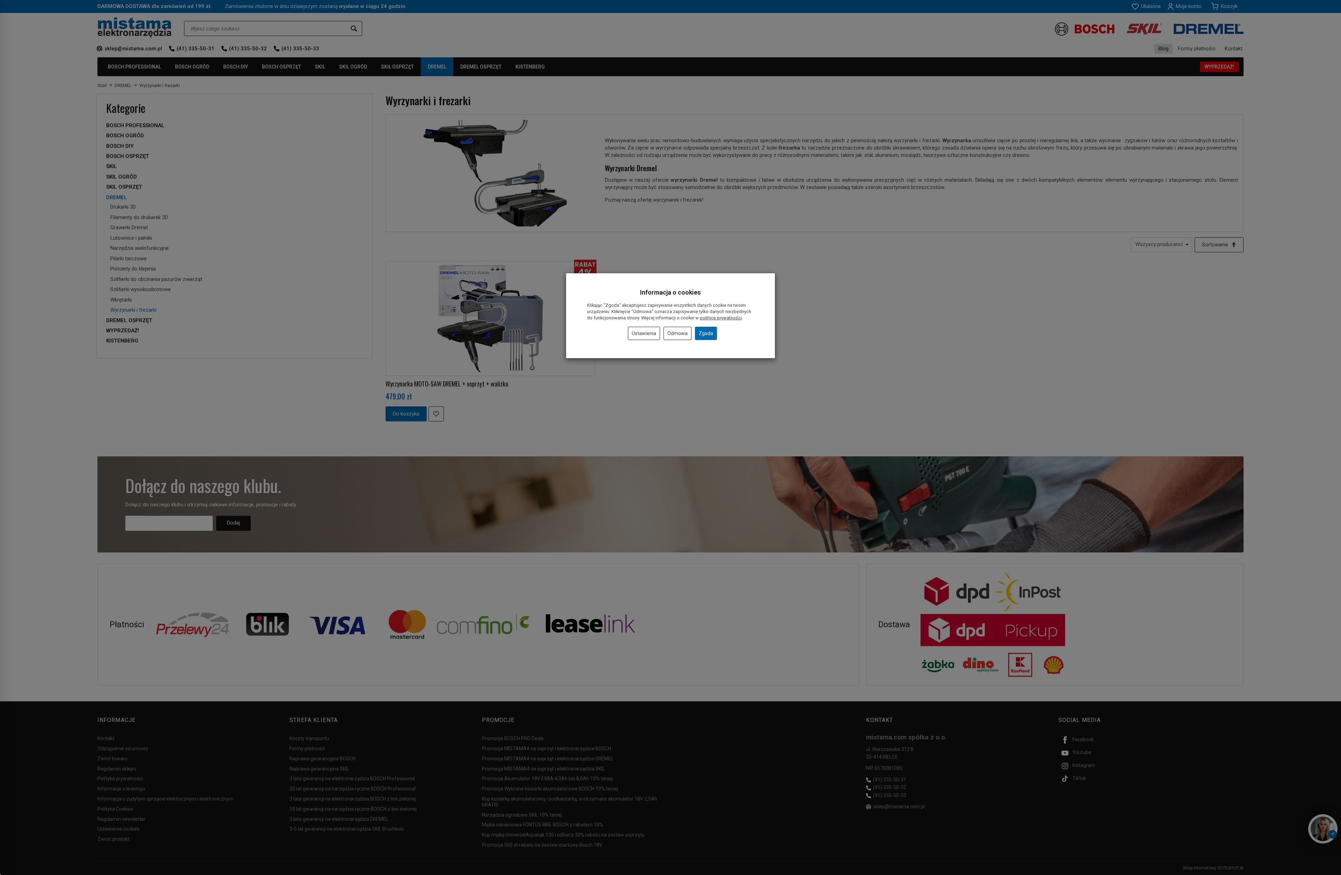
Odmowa (677, 333)
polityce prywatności (721, 317)
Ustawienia (644, 333)
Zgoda (706, 333)
